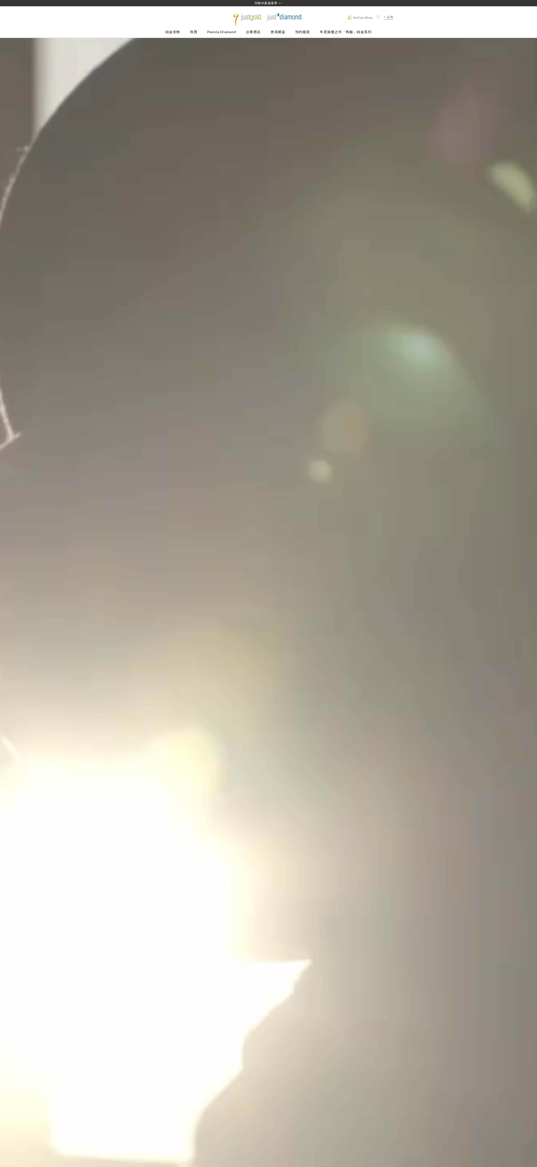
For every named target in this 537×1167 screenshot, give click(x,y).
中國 (388, 29)
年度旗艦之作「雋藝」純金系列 (345, 32)
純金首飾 (173, 32)
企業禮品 (253, 32)
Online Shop (362, 17)
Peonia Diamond (221, 32)
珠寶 (193, 32)
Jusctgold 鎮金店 (268, 19)
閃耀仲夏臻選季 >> (269, 3)
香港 (388, 24)
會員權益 (278, 32)
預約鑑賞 (302, 32)
